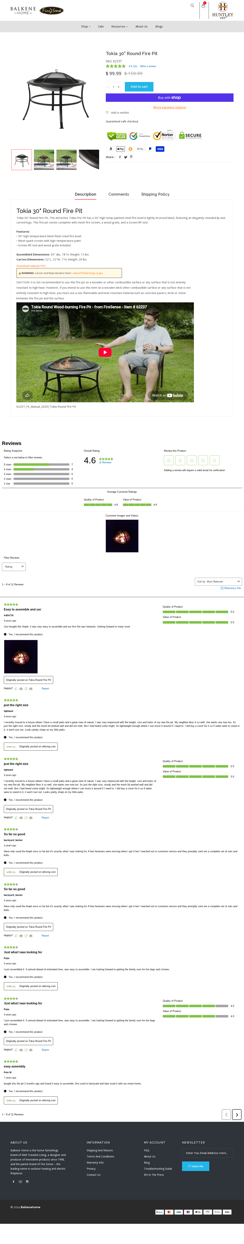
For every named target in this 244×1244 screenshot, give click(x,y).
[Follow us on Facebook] (120, 157)
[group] (21, 159)
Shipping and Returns (100, 1150)
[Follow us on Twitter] (125, 157)
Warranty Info (95, 1162)
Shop (85, 26)
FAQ (146, 1150)
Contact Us (93, 1175)
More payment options (169, 107)
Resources (118, 26)
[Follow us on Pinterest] (131, 157)
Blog (147, 1162)
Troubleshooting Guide (158, 1168)
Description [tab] (85, 194)
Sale (101, 26)
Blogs (159, 26)
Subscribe (197, 1166)
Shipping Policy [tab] (155, 194)
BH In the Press (154, 1175)
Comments (118, 194)
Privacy (91, 1168)
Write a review (148, 66)
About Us (142, 26)
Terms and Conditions (100, 1156)
